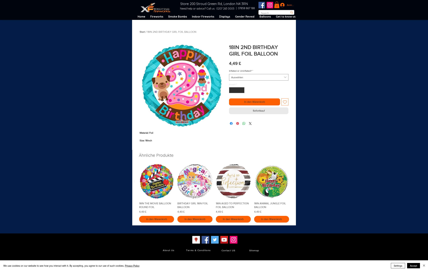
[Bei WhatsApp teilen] (244, 123)
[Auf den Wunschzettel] (284, 101)
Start (142, 31)
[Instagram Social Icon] (270, 5)
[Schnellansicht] (156, 181)
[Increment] (242, 90)
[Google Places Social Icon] (196, 240)
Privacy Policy (132, 265)
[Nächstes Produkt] (294, 181)
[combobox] (258, 77)
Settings (398, 265)
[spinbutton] (237, 90)
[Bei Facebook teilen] (231, 123)
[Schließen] (424, 265)
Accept (413, 265)
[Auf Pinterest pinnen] (238, 123)
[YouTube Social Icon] (224, 240)
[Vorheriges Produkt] (134, 181)
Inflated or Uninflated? (241, 71)
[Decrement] (232, 90)
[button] (277, 5)
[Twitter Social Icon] (215, 240)
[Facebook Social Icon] (261, 5)
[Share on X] (250, 123)
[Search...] (291, 12)
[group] (214, 193)
